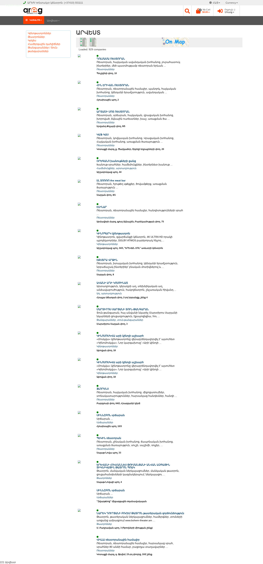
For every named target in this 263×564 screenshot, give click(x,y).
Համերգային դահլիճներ (44, 44)
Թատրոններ (36, 36)
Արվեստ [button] (52, 20)
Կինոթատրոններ (39, 33)
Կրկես (32, 40)
